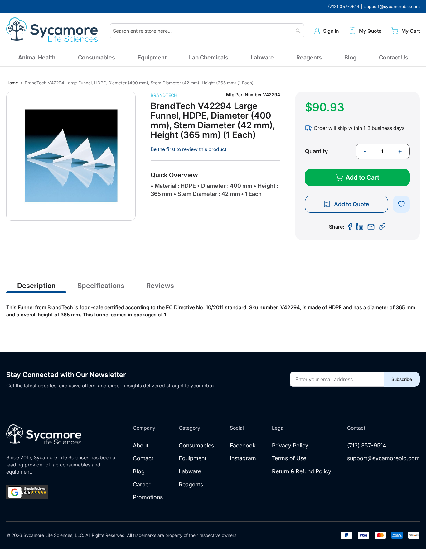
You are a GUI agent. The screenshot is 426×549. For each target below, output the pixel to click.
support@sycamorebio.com (383, 458)
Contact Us (393, 57)
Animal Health (37, 57)
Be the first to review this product (188, 149)
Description (36, 286)
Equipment (152, 57)
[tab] (36, 285)
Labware (262, 57)
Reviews (160, 286)
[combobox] (207, 30)
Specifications (100, 286)
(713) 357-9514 (366, 445)
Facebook (243, 445)
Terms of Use (289, 458)
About (140, 445)
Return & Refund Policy (301, 471)
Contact (143, 458)
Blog (350, 57)
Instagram (243, 458)
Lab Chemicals (208, 57)
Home (12, 82)
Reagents (309, 57)
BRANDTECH (164, 95)
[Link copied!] (382, 226)
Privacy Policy (290, 445)
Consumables (96, 57)
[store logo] (53, 30)
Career (142, 484)
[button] (326, 31)
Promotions (148, 497)
